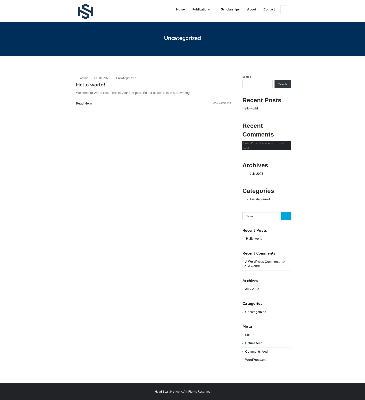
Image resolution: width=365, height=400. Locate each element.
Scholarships (230, 9)
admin (84, 78)
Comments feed (256, 351)
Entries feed (254, 343)
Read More (84, 103)
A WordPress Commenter (257, 143)
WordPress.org (256, 359)
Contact (269, 9)
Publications (201, 9)
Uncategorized (126, 78)
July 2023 (256, 173)
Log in (249, 334)
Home (180, 9)
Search (246, 76)
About (251, 9)
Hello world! (90, 84)
